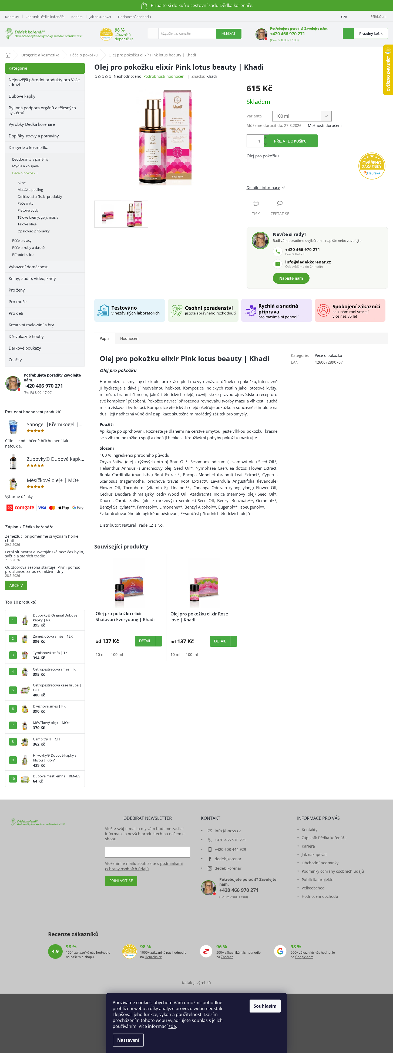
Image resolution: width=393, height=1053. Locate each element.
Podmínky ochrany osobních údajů (333, 871)
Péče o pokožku (25, 173)
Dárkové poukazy (25, 348)
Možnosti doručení (325, 125)
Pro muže (17, 301)
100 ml (117, 654)
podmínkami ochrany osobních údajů (144, 866)
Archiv (16, 585)
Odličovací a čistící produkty (40, 196)
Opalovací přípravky (34, 231)
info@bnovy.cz (228, 830)
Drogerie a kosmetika (28, 147)
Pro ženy (17, 290)
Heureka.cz (153, 957)
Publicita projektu (318, 879)
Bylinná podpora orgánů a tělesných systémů (42, 110)
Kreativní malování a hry (31, 324)
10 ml (101, 654)
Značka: (204, 76)
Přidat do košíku (290, 141)
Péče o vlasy (22, 240)
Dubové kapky (22, 96)
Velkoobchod (313, 888)
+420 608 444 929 (230, 849)
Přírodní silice (22, 254)
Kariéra (77, 16)
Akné (22, 182)
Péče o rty (25, 203)
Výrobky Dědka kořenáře (32, 124)
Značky (15, 359)
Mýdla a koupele (25, 166)
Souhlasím (265, 1006)
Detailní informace (263, 187)
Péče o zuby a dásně (28, 247)
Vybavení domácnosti (29, 266)
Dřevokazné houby (26, 336)
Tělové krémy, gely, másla (38, 217)
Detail (145, 641)
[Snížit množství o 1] (265, 144)
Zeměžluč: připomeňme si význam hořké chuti (41, 538)
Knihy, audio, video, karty (32, 278)
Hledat (228, 33)
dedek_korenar (228, 858)
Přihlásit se (121, 880)
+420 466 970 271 (287, 33)
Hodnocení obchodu (134, 16)
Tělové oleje (27, 224)
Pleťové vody (28, 210)
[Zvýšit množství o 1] (265, 138)
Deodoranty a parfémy (30, 159)
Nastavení (128, 1040)
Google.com (304, 957)
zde (172, 1026)
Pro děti (16, 313)
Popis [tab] (104, 338)
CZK (344, 16)
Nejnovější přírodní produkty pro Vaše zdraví (44, 82)
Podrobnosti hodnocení (164, 76)
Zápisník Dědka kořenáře (45, 16)
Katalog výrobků (196, 982)
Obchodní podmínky (320, 862)
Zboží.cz (227, 957)
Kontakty (12, 16)
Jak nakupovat (100, 16)
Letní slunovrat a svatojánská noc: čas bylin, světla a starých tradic (44, 554)
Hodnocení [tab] (130, 338)
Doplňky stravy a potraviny (34, 135)
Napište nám (291, 278)
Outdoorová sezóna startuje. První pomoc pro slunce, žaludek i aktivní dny (42, 569)
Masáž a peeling (30, 189)
